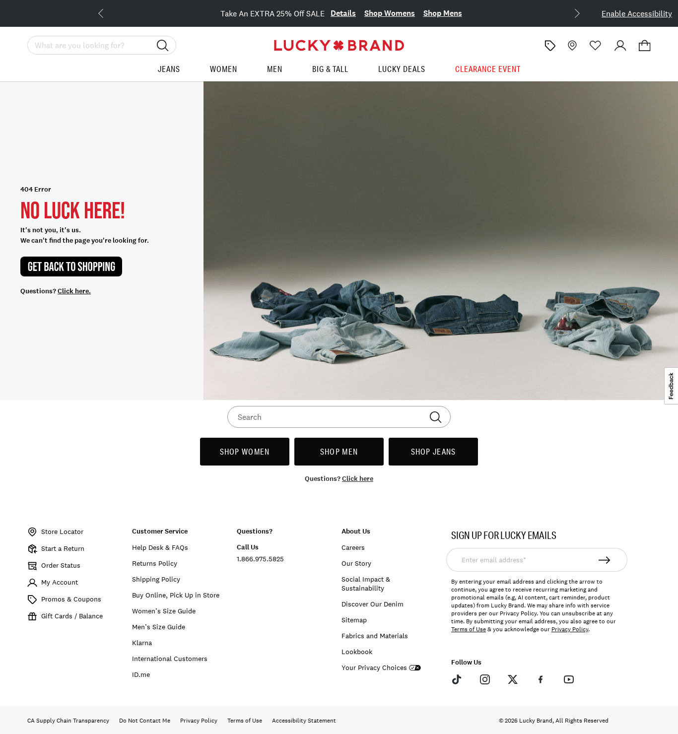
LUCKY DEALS (401, 69)
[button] (645, 46)
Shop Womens (389, 13)
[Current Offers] (549, 45)
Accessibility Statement (304, 721)
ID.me (141, 674)
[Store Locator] (571, 46)
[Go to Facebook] (540, 679)
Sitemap (354, 619)
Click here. (74, 291)
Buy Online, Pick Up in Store (175, 595)
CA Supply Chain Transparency (68, 721)
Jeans (169, 69)
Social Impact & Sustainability (365, 584)
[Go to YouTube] (568, 679)
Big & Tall (330, 69)
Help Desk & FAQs (160, 547)
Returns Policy (154, 563)
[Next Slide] (569, 12)
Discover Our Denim (372, 604)
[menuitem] (169, 72)
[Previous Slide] (108, 12)
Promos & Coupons (71, 599)
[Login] (620, 46)
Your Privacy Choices (374, 668)
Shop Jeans (433, 451)
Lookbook (356, 651)
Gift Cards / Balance (72, 615)
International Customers (169, 658)
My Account (59, 582)
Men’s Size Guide (158, 626)
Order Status (60, 565)
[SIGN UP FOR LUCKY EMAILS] (604, 560)
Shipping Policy (156, 579)
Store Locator (62, 531)
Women (223, 69)
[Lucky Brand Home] (339, 45)
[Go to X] (512, 679)
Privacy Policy (569, 629)
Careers (353, 547)
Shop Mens (442, 13)
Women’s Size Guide (164, 610)
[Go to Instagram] (484, 679)
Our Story (356, 563)
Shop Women (245, 451)
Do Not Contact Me (144, 721)
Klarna (142, 642)
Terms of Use (468, 629)
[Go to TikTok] (456, 679)
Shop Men (339, 451)
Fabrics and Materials (374, 635)
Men (274, 69)
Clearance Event (488, 69)
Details (343, 13)
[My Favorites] (596, 46)
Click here (357, 478)
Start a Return (62, 548)
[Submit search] (163, 45)
